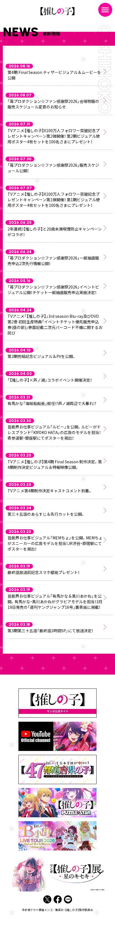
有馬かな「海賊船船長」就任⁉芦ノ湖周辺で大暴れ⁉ (52, 403)
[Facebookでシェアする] (58, 900)
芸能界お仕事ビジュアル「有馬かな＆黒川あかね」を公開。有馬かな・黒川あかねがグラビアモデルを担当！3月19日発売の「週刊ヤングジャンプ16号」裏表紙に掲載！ (55, 601)
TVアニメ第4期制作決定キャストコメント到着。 (50, 490)
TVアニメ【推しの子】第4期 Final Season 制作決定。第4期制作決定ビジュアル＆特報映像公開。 (55, 464)
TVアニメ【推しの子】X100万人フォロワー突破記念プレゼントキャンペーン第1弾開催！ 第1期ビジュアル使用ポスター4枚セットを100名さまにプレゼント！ (54, 199)
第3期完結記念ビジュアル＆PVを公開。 (42, 356)
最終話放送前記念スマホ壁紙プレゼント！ (44, 572)
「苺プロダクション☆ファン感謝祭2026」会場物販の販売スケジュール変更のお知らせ (53, 104)
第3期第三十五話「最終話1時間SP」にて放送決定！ (50, 630)
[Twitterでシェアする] (47, 900)
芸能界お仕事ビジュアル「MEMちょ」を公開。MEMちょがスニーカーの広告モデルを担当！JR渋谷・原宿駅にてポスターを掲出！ (55, 543)
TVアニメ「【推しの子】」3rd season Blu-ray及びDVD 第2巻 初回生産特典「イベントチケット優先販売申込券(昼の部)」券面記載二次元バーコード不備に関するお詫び (55, 324)
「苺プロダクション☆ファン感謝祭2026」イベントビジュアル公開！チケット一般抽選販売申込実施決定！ (53, 289)
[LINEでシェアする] (68, 900)
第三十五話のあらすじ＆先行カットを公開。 (46, 514)
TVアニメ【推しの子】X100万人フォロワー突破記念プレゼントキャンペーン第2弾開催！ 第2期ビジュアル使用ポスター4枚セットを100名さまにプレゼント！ (54, 136)
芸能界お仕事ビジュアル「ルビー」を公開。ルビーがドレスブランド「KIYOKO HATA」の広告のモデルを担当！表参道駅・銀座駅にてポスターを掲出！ (54, 432)
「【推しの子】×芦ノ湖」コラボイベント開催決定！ (50, 380)
